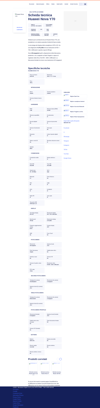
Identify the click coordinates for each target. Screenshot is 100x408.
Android (66, 4)
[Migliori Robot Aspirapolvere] (86, 117)
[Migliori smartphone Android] (86, 101)
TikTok (65, 149)
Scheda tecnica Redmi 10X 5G (57, 372)
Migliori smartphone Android (77, 101)
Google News (67, 158)
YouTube (66, 154)
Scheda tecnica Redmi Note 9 (45, 372)
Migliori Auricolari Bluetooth (77, 106)
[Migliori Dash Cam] (86, 96)
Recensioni (31, 4)
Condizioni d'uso (17, 393)
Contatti (15, 391)
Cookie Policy (17, 399)
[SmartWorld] (20, 4)
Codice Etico (16, 403)
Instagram (66, 145)
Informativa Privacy (18, 395)
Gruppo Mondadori (18, 405)
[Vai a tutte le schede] (35, 12)
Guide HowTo (59, 4)
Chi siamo (16, 389)
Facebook (66, 128)
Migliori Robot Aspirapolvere (77, 116)
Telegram (66, 141)
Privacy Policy (17, 397)
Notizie (53, 4)
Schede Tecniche (74, 4)
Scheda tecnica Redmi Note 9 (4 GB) (33, 373)
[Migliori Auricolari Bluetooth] (86, 106)
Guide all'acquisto (40, 4)
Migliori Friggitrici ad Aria (76, 111)
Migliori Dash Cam (74, 96)
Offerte (47, 4)
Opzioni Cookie (17, 401)
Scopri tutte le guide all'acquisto (71, 120)
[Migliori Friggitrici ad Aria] (86, 111)
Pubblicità (15, 407)
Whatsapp (66, 136)
